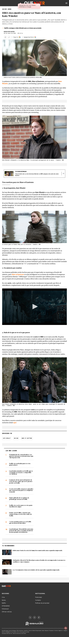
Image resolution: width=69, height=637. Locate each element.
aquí (14, 422)
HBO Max (16, 438)
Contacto (38, 600)
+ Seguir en (15, 37)
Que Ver (4, 9)
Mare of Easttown (27, 438)
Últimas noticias (7, 612)
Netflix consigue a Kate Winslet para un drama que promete (22, 28)
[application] (34, 306)
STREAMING (6, 606)
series (9, 9)
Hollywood (5, 609)
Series (4, 600)
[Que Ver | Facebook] (38, 617)
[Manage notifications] (65, 628)
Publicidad (38, 597)
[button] (66, 3)
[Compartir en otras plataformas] (9, 37)
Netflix (4, 603)
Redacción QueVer (9, 31)
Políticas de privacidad (42, 603)
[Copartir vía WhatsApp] (5, 37)
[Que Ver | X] (30, 617)
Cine (3, 597)
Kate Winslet (7, 438)
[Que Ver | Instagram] (34, 617)
